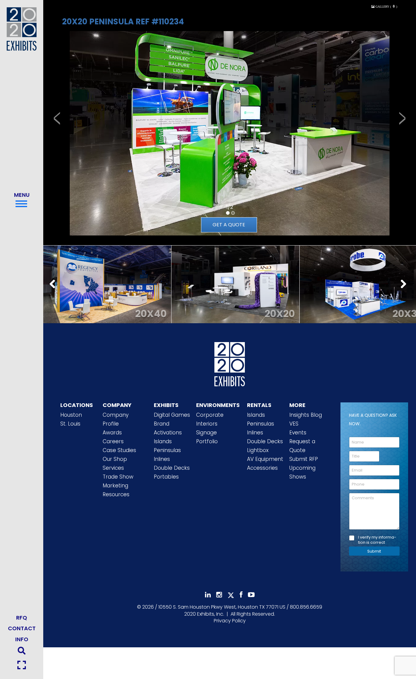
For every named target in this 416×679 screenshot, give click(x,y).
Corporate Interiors (210, 419)
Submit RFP (303, 459)
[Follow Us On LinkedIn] (208, 594)
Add (107, 292)
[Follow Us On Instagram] (219, 594)
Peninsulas (167, 450)
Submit (374, 551)
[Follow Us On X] (230, 595)
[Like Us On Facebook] (241, 594)
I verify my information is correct (377, 540)
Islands (163, 441)
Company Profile (116, 419)
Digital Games (172, 415)
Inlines (162, 459)
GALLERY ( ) (386, 6)
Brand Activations (168, 428)
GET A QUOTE (229, 224)
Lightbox (258, 450)
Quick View (107, 277)
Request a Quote (302, 446)
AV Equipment (265, 459)
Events (297, 432)
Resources (116, 494)
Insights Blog (305, 415)
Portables (166, 476)
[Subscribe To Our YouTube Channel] (251, 594)
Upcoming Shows (302, 472)
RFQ (21, 617)
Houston (71, 415)
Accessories (262, 468)
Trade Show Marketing (118, 481)
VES (293, 423)
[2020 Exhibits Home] (229, 363)
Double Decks (172, 468)
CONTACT (22, 628)
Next (405, 284)
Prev (54, 284)
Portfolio (207, 441)
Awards (112, 432)
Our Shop (115, 459)
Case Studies (119, 450)
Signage (206, 432)
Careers (113, 441)
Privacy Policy (230, 620)
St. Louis (70, 423)
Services (113, 468)
